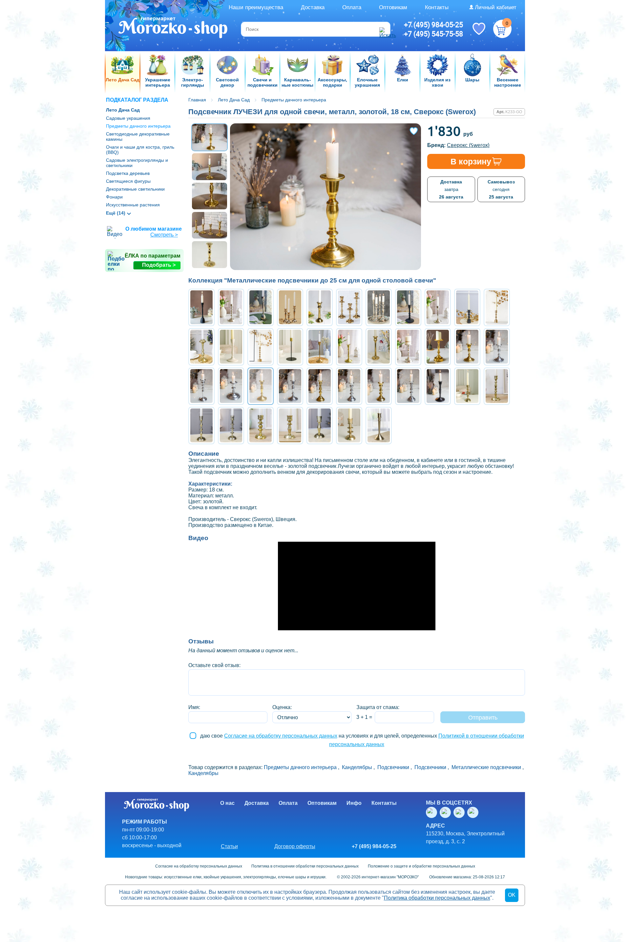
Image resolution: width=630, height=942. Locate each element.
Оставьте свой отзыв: (214, 665)
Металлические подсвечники (486, 767)
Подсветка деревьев (128, 173)
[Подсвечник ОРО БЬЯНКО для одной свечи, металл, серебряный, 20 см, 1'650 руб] (201, 386)
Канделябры (357, 767)
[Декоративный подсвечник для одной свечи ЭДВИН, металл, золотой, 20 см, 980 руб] (349, 347)
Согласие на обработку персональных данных (280, 736)
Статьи (229, 846)
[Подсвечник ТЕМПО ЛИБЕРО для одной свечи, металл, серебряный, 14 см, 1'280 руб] (408, 386)
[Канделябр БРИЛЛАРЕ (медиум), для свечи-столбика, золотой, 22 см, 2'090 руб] (438, 347)
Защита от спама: (377, 707)
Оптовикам (393, 7)
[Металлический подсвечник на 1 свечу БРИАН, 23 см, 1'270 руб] (260, 347)
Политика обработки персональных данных (437, 898)
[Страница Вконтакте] (433, 812)
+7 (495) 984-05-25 (433, 24)
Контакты (437, 7)
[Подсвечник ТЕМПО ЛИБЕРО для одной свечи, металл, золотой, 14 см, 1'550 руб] (379, 386)
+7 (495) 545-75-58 (433, 33)
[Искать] (383, 29)
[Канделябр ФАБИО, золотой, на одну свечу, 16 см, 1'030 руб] (319, 307)
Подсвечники (393, 767)
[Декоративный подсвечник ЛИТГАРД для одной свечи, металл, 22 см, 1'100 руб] (379, 425)
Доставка (313, 7)
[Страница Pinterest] (474, 812)
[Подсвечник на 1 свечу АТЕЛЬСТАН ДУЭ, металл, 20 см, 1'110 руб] (497, 386)
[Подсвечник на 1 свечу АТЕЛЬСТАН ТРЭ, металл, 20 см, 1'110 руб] (201, 425)
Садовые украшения (128, 118)
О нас (227, 803)
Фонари (114, 196)
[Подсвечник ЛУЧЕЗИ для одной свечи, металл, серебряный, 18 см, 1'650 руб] (290, 386)
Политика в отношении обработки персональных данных (305, 866)
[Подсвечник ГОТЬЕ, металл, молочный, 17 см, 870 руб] (231, 347)
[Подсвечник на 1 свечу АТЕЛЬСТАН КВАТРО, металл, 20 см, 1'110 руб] (231, 425)
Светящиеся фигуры (128, 181)
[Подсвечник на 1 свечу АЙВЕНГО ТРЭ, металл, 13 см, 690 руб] (319, 425)
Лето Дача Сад (123, 110)
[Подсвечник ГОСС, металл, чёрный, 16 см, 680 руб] (467, 307)
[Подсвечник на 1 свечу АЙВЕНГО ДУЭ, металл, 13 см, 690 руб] (290, 425)
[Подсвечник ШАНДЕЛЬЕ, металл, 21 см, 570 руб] (290, 347)
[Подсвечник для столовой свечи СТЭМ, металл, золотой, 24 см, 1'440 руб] (319, 347)
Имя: (194, 707)
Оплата (351, 7)
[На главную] (173, 28)
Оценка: (282, 707)
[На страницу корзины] (502, 29)
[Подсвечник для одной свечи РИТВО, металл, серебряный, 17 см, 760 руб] (438, 307)
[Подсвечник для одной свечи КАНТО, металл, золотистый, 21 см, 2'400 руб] (201, 347)
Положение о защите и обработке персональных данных (421, 866)
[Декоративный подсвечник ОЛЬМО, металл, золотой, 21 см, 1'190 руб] (379, 347)
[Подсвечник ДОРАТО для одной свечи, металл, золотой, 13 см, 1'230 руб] (467, 347)
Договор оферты (294, 846)
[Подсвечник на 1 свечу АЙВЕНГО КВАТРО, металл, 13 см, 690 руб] (349, 425)
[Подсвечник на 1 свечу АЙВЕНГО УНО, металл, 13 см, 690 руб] (260, 425)
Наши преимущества (256, 7)
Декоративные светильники (135, 189)
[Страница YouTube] (446, 812)
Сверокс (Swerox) (468, 145)
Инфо (354, 803)
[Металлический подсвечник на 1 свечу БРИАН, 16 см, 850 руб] (497, 307)
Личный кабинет (495, 7)
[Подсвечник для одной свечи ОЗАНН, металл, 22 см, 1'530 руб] (408, 347)
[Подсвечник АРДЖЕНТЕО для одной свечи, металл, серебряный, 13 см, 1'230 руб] (497, 347)
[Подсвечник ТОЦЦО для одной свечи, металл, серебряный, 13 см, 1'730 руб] (231, 386)
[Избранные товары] (478, 28)
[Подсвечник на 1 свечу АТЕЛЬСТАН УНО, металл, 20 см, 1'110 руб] (467, 386)
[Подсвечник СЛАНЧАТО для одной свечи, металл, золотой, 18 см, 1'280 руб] (319, 386)
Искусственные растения (133, 204)
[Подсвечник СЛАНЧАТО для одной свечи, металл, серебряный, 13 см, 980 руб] (349, 386)
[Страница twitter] (460, 812)
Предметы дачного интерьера (138, 126)
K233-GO (513, 112)
